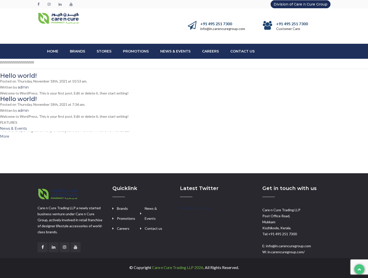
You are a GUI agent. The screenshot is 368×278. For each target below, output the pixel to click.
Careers (210, 51)
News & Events (175, 51)
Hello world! (18, 75)
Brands (77, 51)
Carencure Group (195, 208)
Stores (104, 51)
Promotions (136, 51)
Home (52, 51)
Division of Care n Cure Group (300, 4)
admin (23, 87)
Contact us (153, 228)
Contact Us (242, 51)
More (4, 134)
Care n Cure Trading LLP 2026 (177, 267)
